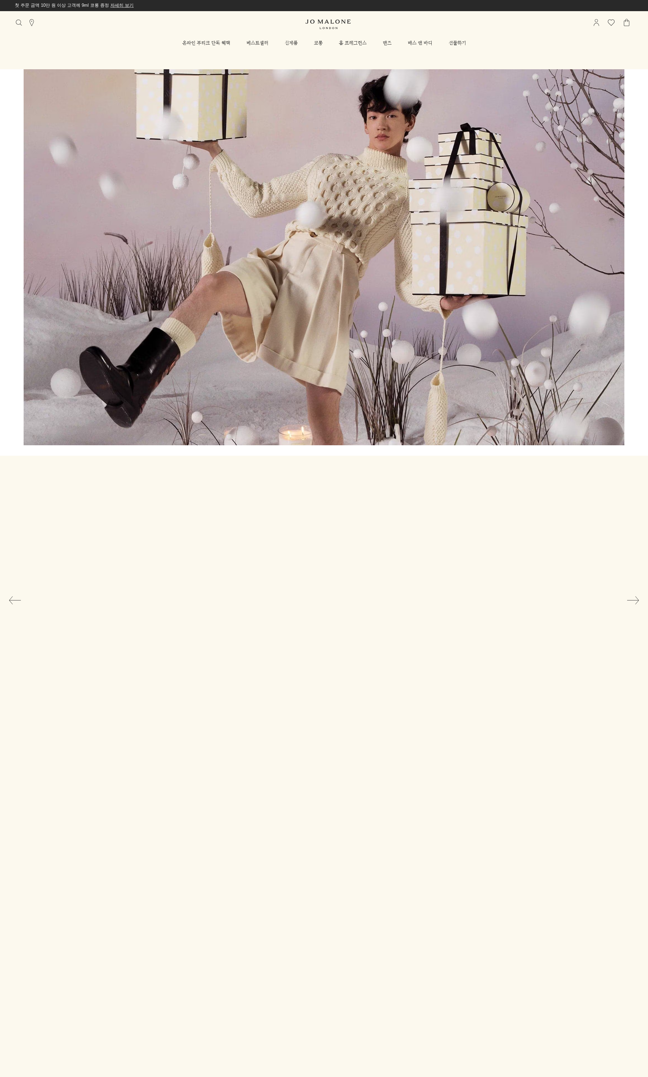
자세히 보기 (122, 5)
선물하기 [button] (457, 43)
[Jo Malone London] (328, 24)
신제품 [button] (291, 43)
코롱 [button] (318, 43)
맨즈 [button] (387, 43)
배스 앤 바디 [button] (420, 43)
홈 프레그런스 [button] (353, 43)
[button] (206, 43)
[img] (596, 22)
